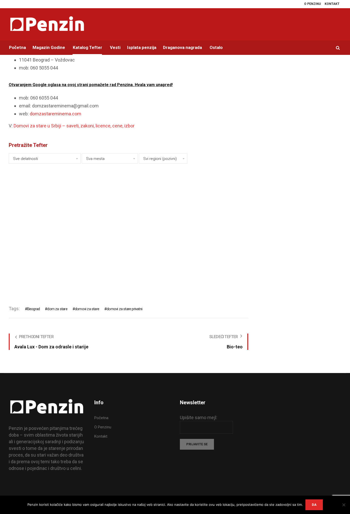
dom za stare (57, 309)
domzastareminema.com (55, 113)
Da (314, 505)
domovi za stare (87, 309)
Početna (101, 418)
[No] (343, 504)
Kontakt (100, 436)
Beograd (33, 309)
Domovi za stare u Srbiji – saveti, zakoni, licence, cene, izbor (74, 125)
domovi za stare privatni (124, 309)
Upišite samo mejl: (198, 417)
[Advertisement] (128, 231)
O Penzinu (102, 427)
